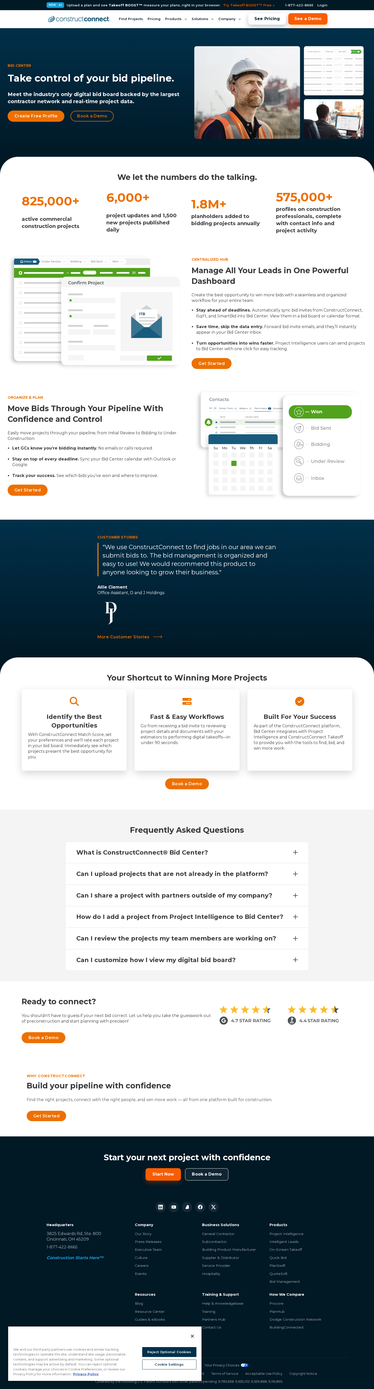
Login (322, 5)
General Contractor (218, 1234)
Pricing (154, 19)
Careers (141, 1265)
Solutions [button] (200, 19)
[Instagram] (187, 1207)
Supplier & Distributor (220, 1258)
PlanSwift (277, 1265)
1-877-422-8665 (299, 5)
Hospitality (211, 1274)
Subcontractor (214, 1242)
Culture (141, 1258)
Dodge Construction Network (295, 1319)
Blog (139, 1303)
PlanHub (277, 1311)
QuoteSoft (278, 1274)
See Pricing (267, 18)
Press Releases (148, 1242)
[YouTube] (174, 1207)
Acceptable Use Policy (263, 1374)
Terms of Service (224, 1374)
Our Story (143, 1234)
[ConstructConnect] (79, 19)
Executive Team (148, 1249)
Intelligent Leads (283, 1242)
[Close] (192, 1336)
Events (141, 1274)
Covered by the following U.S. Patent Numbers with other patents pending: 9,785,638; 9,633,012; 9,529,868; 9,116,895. (189, 1381)
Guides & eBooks (150, 1319)
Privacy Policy (86, 1374)
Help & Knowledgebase (222, 1303)
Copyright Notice (303, 1374)
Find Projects (131, 19)
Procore (276, 1303)
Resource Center (150, 1311)
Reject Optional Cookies (169, 1352)
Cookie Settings (169, 1364)
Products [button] (173, 19)
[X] (213, 1207)
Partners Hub (213, 1319)
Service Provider (216, 1265)
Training (208, 1311)
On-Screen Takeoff (285, 1249)
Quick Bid (277, 1258)
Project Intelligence (286, 1234)
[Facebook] (200, 1207)
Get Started (46, 1116)
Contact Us (211, 1327)
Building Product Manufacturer (229, 1249)
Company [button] (227, 19)
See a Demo (307, 18)
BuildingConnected (286, 1327)
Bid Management (284, 1281)
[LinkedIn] (160, 1207)
